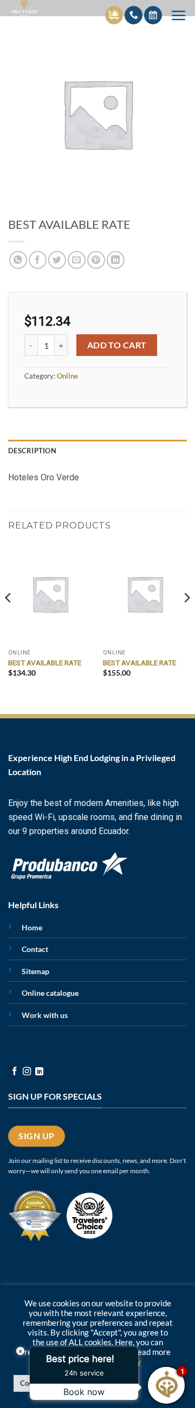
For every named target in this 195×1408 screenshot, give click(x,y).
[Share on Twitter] (57, 260)
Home (32, 927)
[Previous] (8, 620)
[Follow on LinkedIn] (39, 1071)
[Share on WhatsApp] (18, 260)
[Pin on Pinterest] (96, 260)
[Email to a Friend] (77, 260)
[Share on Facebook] (38, 260)
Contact (35, 949)
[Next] (186, 620)
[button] (179, 15)
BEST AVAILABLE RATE (44, 662)
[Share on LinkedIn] (116, 260)
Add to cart (117, 345)
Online (67, 376)
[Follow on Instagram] (27, 1071)
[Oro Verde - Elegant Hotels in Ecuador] (34, 8)
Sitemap (35, 971)
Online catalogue (50, 992)
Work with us (45, 1015)
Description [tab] (32, 450)
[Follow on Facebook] (14, 1071)
